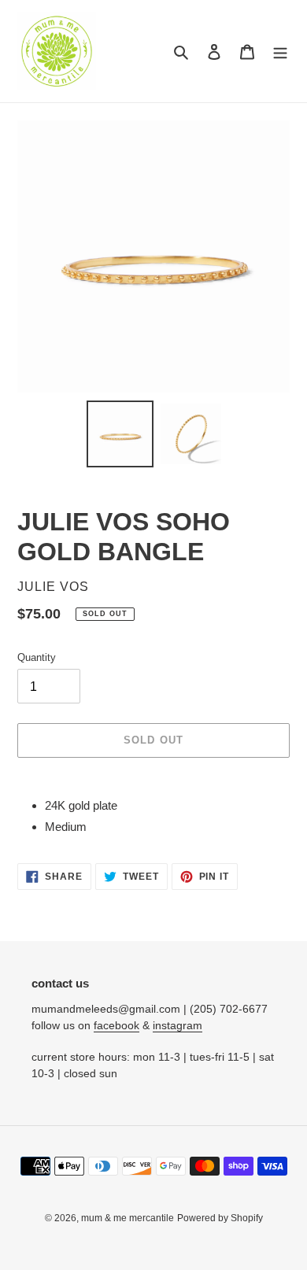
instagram (177, 1025)
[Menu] (280, 51)
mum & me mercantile (127, 1218)
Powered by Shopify (220, 1218)
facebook (116, 1025)
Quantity (36, 657)
